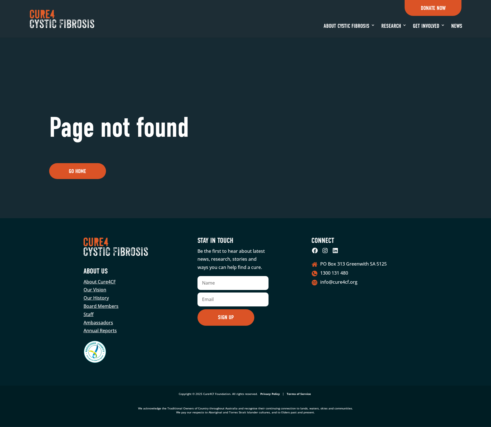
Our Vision (95, 290)
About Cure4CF (100, 282)
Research (391, 26)
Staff (88, 314)
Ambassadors (98, 322)
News (456, 26)
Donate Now (433, 8)
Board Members (101, 306)
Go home (77, 171)
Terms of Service (299, 394)
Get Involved (426, 26)
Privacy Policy (270, 394)
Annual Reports (100, 330)
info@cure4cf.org (338, 282)
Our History (96, 298)
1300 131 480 (334, 273)
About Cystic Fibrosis (346, 26)
